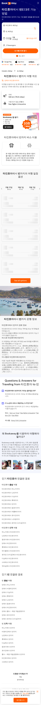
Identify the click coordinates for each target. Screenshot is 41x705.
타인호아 (4, 71)
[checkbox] (17, 56)
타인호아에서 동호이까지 (11, 508)
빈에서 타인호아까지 (9, 543)
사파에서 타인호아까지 (10, 562)
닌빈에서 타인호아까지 (10, 536)
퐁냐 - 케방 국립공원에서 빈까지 (13, 654)
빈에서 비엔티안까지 (9, 589)
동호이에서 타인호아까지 (11, 539)
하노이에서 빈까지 (8, 628)
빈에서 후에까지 (7, 596)
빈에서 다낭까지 (7, 592)
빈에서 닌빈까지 (7, 600)
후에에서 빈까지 (7, 639)
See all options (20, 280)
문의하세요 (20, 680)
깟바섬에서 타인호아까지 (11, 566)
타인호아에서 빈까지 (9, 504)
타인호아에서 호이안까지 (11, 515)
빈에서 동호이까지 (8, 604)
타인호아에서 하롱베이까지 (11, 512)
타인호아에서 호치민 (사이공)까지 (14, 523)
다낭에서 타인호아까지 (10, 558)
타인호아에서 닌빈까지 (10, 493)
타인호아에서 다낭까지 (10, 496)
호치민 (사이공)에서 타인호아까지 (14, 555)
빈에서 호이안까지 (8, 615)
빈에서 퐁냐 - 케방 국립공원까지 (13, 611)
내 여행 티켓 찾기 (20, 51)
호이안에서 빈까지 (8, 650)
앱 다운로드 (8, 127)
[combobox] (20, 25)
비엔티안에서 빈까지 (9, 632)
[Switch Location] (35, 28)
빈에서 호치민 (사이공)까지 (11, 619)
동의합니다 (20, 700)
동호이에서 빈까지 (8, 647)
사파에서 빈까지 (7, 662)
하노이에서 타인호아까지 (11, 532)
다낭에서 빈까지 (7, 643)
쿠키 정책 (26, 693)
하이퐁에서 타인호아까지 (11, 551)
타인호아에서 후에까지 (10, 500)
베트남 (10, 71)
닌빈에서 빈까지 (7, 635)
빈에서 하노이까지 (8, 585)
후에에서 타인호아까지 (10, 547)
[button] (38, 3)
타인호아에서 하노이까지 (11, 489)
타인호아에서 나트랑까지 (11, 519)
